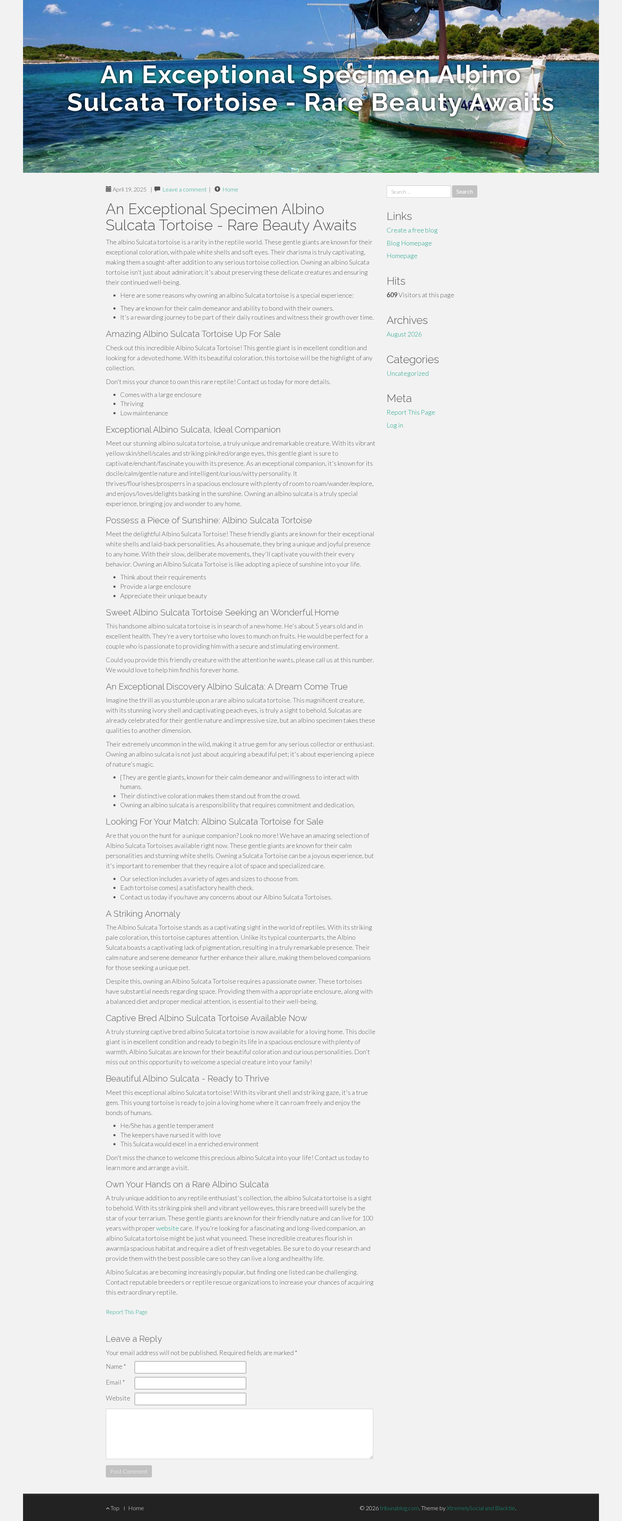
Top (114, 1507)
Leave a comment (184, 189)
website (167, 1228)
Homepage (402, 255)
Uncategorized (408, 373)
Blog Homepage (409, 243)
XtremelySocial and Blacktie (481, 1507)
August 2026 (404, 334)
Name (116, 1366)
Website (118, 1398)
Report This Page (127, 1311)
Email (115, 1382)
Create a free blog (412, 230)
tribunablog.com (399, 1507)
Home (230, 189)
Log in (395, 425)
